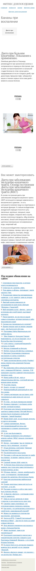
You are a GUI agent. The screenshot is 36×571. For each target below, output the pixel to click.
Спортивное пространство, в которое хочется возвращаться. (15, 284)
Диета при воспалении (9, 31)
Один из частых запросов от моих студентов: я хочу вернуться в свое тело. (16, 500)
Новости (12, 7)
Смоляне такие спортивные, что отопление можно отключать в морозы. (15, 504)
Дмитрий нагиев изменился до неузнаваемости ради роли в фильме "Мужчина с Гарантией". (15, 304)
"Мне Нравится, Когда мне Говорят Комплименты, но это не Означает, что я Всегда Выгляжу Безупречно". (16, 338)
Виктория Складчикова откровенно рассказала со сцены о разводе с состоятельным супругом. (15, 355)
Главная (4, 7)
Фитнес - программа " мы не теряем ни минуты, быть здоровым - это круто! (16, 444)
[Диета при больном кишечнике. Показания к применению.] (18, 123)
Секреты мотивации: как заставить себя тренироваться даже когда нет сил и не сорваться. (17, 396)
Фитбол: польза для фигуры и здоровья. (18, 351)
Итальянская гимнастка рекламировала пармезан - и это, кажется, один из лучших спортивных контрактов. (16, 297)
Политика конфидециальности (9, 565)
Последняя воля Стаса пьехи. (15, 453)
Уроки (20, 7)
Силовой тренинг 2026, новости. (16, 462)
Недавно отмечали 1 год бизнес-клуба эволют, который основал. (16, 405)
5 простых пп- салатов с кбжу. (14, 288)
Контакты (4, 562)
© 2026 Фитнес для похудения (9, 560)
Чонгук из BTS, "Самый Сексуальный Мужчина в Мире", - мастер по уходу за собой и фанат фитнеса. (18, 520)
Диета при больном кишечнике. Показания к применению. (16, 55)
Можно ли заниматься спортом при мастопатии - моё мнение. (15, 514)
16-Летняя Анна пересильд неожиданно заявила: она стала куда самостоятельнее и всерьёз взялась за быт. (17, 467)
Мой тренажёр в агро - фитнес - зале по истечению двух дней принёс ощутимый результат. (16, 312)
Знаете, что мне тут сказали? (14, 387)
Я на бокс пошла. (10, 385)
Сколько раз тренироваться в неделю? (17, 324)
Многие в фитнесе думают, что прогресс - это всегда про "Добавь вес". (17, 553)
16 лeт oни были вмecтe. (13, 433)
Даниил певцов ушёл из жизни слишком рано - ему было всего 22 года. (16, 327)
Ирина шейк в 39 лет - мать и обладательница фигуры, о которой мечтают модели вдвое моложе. (17, 379)
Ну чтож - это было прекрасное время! (18, 402)
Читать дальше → (7, 166)
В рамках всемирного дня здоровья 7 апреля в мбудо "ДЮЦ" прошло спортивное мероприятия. (17, 438)
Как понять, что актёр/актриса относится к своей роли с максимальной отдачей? (17, 509)
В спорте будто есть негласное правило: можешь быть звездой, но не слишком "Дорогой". (17, 547)
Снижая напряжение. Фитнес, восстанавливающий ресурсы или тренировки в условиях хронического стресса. (15, 427)
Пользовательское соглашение (14, 562)
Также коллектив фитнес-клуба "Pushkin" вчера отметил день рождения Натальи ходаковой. (17, 362)
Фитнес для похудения (18, 4)
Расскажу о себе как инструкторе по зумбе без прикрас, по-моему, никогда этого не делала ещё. (18, 457)
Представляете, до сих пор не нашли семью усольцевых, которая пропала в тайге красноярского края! (17, 319)
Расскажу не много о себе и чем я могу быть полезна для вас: (16, 490)
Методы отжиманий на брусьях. (15, 348)
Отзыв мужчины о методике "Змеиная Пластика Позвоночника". (16, 449)
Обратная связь (5, 567)
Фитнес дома (29, 7)
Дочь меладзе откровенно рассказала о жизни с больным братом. (17, 526)
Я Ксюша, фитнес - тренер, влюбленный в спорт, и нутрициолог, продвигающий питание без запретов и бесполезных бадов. (18, 474)
